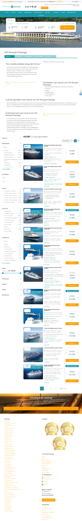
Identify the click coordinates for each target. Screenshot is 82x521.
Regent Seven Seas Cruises (11, 480)
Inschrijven (44, 7)
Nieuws (44, 508)
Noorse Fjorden (46, 470)
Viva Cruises (7, 507)
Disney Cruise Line (8, 443)
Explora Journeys (8, 446)
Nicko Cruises (7, 464)
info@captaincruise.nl (48, 477)
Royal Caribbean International (11, 487)
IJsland (43, 465)
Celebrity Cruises (8, 432)
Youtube (45, 483)
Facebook (45, 479)
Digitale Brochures (71, 12)
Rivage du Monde (8, 482)
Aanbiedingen (27, 12)
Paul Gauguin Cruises (9, 469)
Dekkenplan (29, 56)
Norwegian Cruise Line (9, 466)
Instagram (45, 481)
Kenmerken (19, 56)
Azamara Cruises (8, 428)
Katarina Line (7, 460)
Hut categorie (40, 56)
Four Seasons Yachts (9, 450)
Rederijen (47, 12)
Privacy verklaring (46, 514)
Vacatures (44, 517)
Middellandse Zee (46, 467)
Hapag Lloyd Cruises (9, 453)
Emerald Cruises (8, 444)
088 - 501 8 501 (58, 1)
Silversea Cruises (8, 496)
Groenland (44, 463)
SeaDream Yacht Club (9, 494)
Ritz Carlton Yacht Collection (11, 486)
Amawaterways (8, 423)
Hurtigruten (7, 459)
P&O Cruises (7, 475)
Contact (41, 15)
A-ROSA (6, 425)
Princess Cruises (8, 478)
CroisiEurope (7, 437)
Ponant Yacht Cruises (9, 477)
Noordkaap (45, 469)
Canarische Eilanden (47, 460)
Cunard (6, 441)
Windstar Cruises (8, 509)
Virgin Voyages (7, 505)
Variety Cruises (7, 503)
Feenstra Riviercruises (9, 448)
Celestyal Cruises (8, 434)
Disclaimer (44, 512)
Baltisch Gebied (46, 458)
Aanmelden (41, 407)
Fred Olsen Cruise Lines (10, 452)
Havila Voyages (8, 455)
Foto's (48, 56)
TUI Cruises (7, 502)
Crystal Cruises (7, 439)
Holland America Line (9, 457)
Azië (43, 456)
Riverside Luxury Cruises (10, 484)
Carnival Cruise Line (9, 430)
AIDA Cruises (7, 419)
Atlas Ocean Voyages (9, 426)
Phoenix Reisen (8, 471)
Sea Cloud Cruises (8, 491)
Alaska (43, 454)
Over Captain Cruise (47, 516)
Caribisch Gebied (46, 461)
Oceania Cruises (8, 468)
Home (7, 12)
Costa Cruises (7, 435)
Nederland (76, 1)
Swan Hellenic (7, 500)
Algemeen (8, 56)
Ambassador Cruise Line (10, 421)
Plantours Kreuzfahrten (10, 473)
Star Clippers (7, 498)
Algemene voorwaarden (48, 510)
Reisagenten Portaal (49, 498)
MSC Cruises (7, 462)
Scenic (6, 489)
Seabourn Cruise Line (9, 493)
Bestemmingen (38, 12)
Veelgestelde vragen (47, 507)
